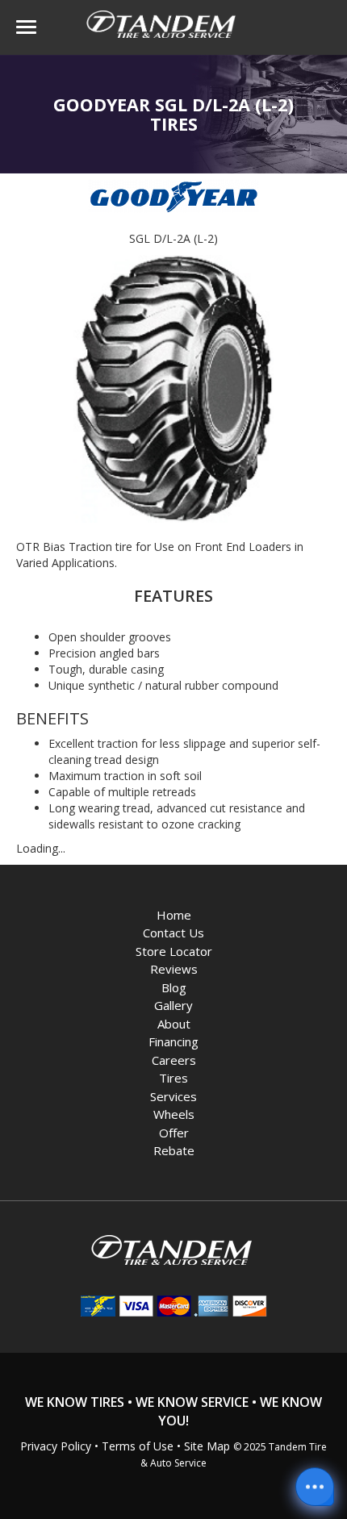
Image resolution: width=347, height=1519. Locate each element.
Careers (174, 1060)
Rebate (173, 1150)
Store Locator (174, 951)
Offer (174, 1133)
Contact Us (173, 932)
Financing (173, 1041)
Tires (173, 1078)
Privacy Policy (55, 1446)
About (173, 1024)
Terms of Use (138, 1446)
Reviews (174, 969)
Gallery (173, 1005)
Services (173, 1096)
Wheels (173, 1114)
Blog (173, 987)
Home (174, 915)
